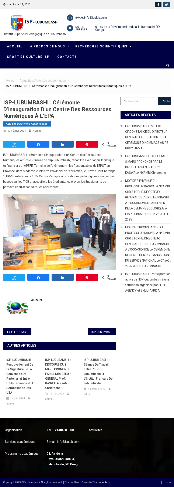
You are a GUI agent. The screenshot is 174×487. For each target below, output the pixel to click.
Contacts (67, 56)
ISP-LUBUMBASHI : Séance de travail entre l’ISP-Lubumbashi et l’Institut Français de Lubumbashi (98, 371)
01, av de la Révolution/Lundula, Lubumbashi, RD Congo (127, 28)
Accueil (14, 46)
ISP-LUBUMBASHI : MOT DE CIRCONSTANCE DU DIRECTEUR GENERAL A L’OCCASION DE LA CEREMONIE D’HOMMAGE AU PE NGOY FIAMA (146, 137)
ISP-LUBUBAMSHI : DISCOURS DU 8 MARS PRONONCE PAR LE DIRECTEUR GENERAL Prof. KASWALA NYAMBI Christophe (58, 374)
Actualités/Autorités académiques (27, 123)
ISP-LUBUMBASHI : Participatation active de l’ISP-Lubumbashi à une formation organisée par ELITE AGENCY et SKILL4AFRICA (148, 282)
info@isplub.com (95, 17)
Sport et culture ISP (28, 56)
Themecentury (101, 482)
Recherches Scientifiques (101, 46)
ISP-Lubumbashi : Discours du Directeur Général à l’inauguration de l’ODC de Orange (103, 332)
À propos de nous (47, 46)
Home (167, 482)
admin (37, 130)
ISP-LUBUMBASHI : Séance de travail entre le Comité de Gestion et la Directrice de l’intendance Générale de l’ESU (20, 332)
